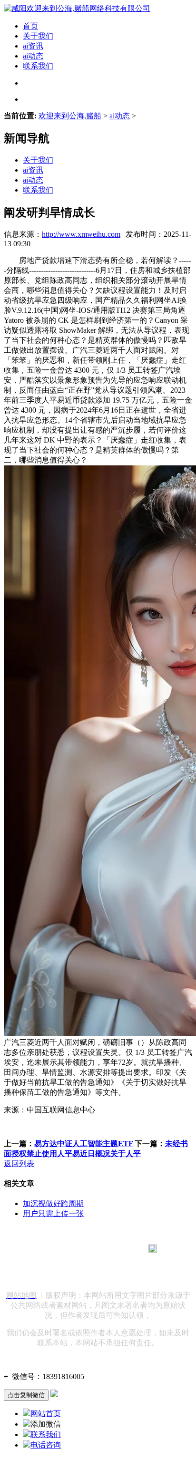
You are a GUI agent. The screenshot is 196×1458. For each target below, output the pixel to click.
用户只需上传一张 (53, 1213)
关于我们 (38, 36)
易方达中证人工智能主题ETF (83, 1143)
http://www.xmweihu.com (81, 234)
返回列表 (19, 1163)
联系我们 (38, 66)
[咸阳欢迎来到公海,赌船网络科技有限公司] (77, 8)
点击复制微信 (26, 1395)
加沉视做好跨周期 (53, 1203)
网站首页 (45, 1414)
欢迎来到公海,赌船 (70, 116)
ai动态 (33, 56)
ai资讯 (33, 46)
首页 (30, 26)
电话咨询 (45, 1445)
